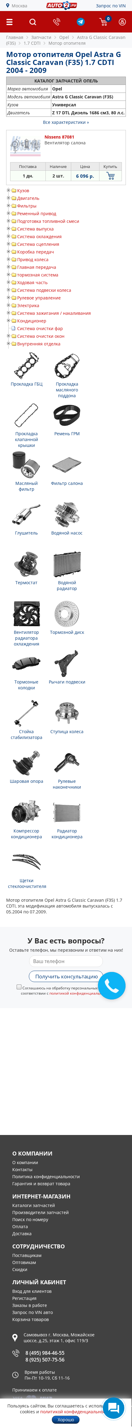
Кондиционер (31, 321)
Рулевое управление (39, 298)
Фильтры (27, 206)
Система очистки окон (40, 336)
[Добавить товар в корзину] (110, 176)
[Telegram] (81, 24)
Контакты (22, 1169)
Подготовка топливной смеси (48, 221)
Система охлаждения (39, 236)
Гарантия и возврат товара (41, 1183)
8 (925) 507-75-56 (44, 1359)
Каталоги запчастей (33, 1205)
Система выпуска (35, 229)
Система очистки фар (40, 328)
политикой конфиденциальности (80, 993)
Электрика (28, 305)
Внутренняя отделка (38, 344)
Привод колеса (33, 259)
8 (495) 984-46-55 (44, 1353)
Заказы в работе (29, 1305)
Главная (14, 37)
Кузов (23, 190)
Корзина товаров (30, 1319)
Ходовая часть (32, 282)
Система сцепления (38, 244)
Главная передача (36, 267)
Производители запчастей (40, 1212)
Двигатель (28, 198)
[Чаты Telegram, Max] (113, 1408)
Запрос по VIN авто (32, 1312)
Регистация (24, 1298)
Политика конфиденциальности (46, 1176)
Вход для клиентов (32, 1291)
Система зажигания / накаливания (54, 313)
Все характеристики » (66, 122)
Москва (19, 6)
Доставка (22, 1233)
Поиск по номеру (30, 1219)
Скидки (19, 1269)
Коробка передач (35, 252)
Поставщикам (26, 1255)
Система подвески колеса (44, 290)
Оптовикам (24, 1262)
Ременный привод (36, 213)
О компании (25, 1162)
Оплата (20, 1226)
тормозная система (37, 275)
